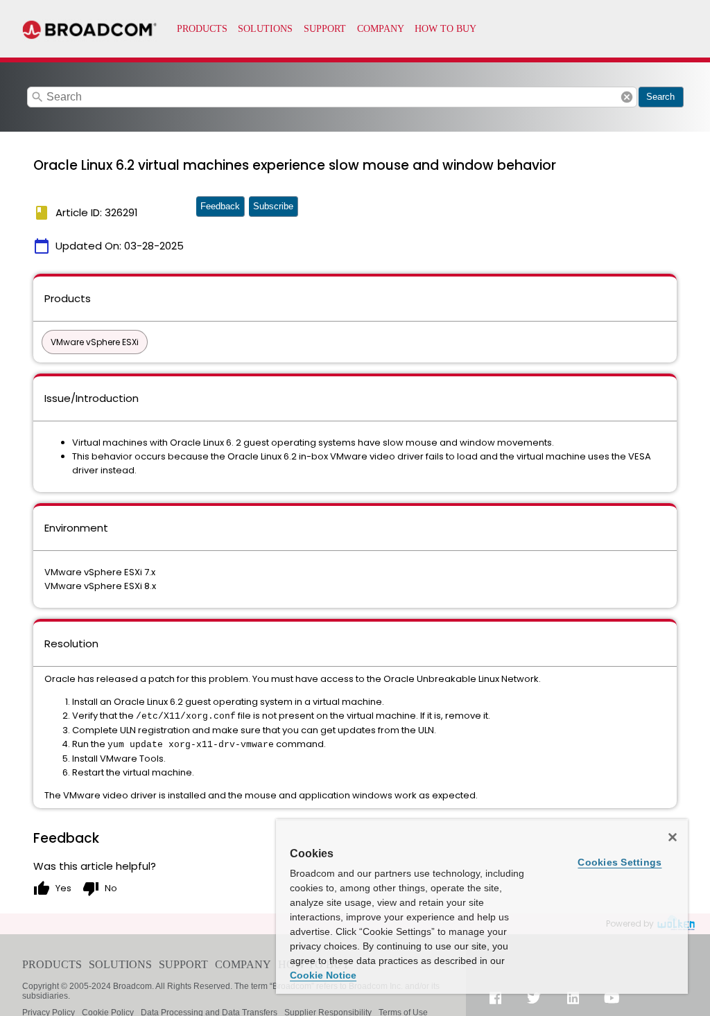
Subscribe (273, 206)
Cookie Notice (323, 975)
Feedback (220, 206)
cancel (627, 97)
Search (660, 96)
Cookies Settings (619, 862)
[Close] (672, 837)
